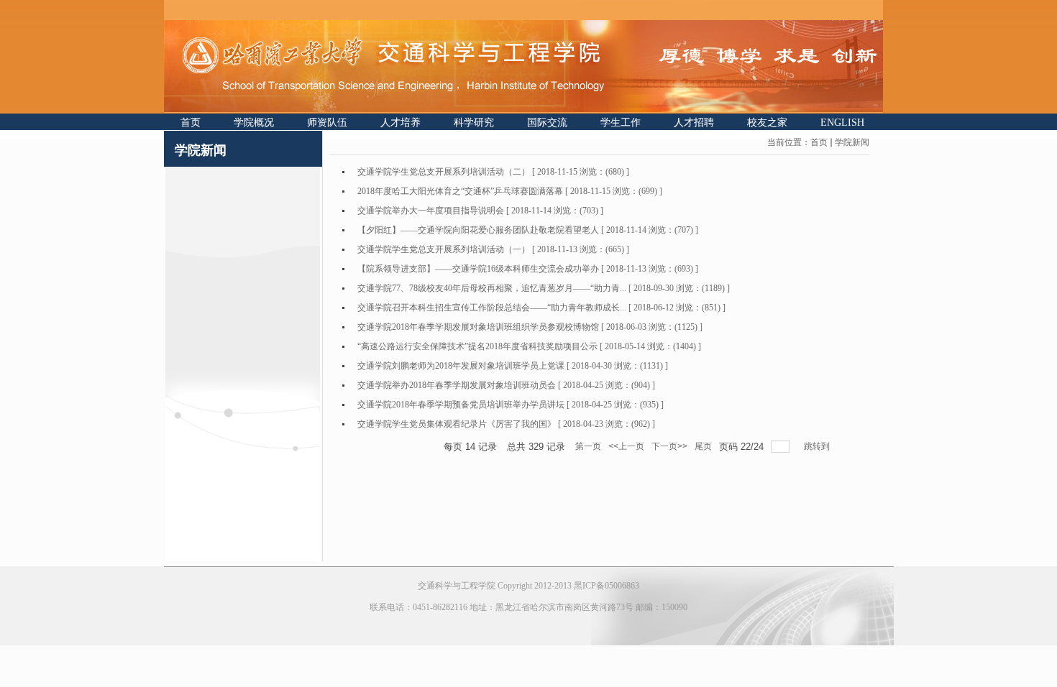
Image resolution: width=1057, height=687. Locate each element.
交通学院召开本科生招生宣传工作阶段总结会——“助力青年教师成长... (491, 308)
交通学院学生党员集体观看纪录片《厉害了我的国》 (456, 424)
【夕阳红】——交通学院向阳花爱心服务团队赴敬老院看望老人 (478, 230)
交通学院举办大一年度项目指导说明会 (430, 211)
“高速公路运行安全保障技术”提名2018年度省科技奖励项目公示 (477, 346)
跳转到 (818, 446)
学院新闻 (852, 142)
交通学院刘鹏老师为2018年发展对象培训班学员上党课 (460, 366)
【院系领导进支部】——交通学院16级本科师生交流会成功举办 (478, 269)
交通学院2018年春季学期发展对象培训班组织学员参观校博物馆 (478, 327)
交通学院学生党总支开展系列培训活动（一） (443, 249)
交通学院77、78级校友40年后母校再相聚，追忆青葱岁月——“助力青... (491, 288)
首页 (819, 142)
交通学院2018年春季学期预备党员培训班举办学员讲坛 (460, 405)
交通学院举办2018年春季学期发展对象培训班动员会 (456, 385)
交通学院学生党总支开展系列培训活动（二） (443, 172)
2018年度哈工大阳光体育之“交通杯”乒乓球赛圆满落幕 (460, 191)
